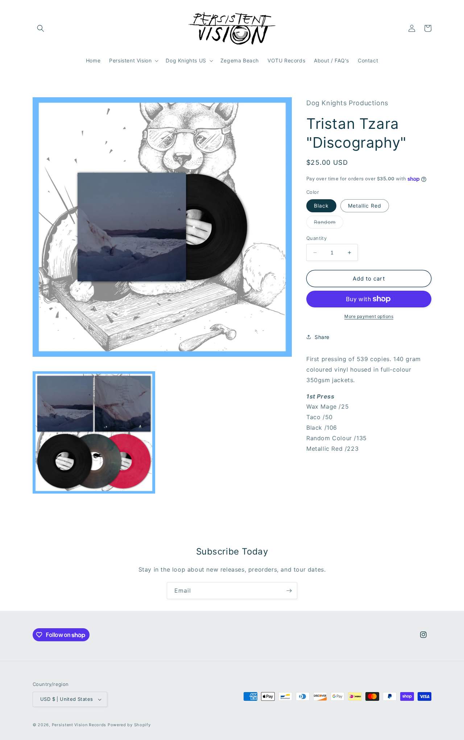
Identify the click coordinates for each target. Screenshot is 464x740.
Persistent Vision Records (79, 724)
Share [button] (322, 337)
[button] (41, 28)
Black (321, 206)
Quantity (316, 238)
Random (328, 223)
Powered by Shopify (129, 724)
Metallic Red (364, 206)
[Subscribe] (289, 590)
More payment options (368, 316)
